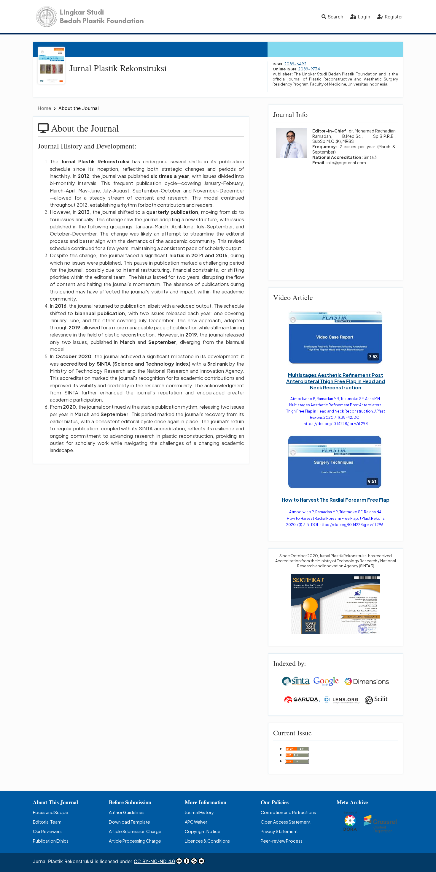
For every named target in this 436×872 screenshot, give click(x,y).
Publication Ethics (51, 840)
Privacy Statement (279, 831)
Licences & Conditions (207, 840)
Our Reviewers (47, 831)
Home (45, 108)
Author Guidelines (126, 812)
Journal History (199, 812)
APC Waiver (196, 821)
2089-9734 (309, 69)
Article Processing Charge (135, 840)
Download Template (129, 821)
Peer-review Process (282, 840)
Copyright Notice (202, 831)
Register (394, 17)
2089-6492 (295, 63)
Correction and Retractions (288, 812)
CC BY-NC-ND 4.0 (154, 861)
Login (364, 17)
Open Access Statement (286, 821)
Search (334, 17)
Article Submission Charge (135, 831)
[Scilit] (376, 699)
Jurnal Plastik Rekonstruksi (118, 68)
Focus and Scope (50, 812)
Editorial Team (47, 821)
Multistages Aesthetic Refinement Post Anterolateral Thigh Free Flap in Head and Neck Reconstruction (335, 381)
